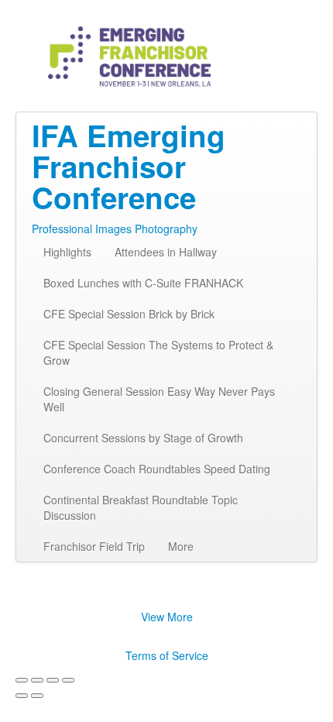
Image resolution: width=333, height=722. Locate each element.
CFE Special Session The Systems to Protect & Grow (158, 352)
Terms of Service (166, 655)
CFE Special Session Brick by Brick (129, 313)
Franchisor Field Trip (94, 546)
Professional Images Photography (114, 228)
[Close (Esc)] (21, 680)
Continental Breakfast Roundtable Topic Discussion (140, 507)
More (181, 546)
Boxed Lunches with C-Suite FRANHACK (143, 283)
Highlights (67, 252)
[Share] (37, 680)
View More (167, 616)
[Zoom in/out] (68, 680)
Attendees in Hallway (166, 252)
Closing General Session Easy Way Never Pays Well (159, 398)
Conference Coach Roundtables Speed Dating (156, 468)
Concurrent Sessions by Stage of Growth (143, 437)
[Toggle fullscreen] (52, 680)
